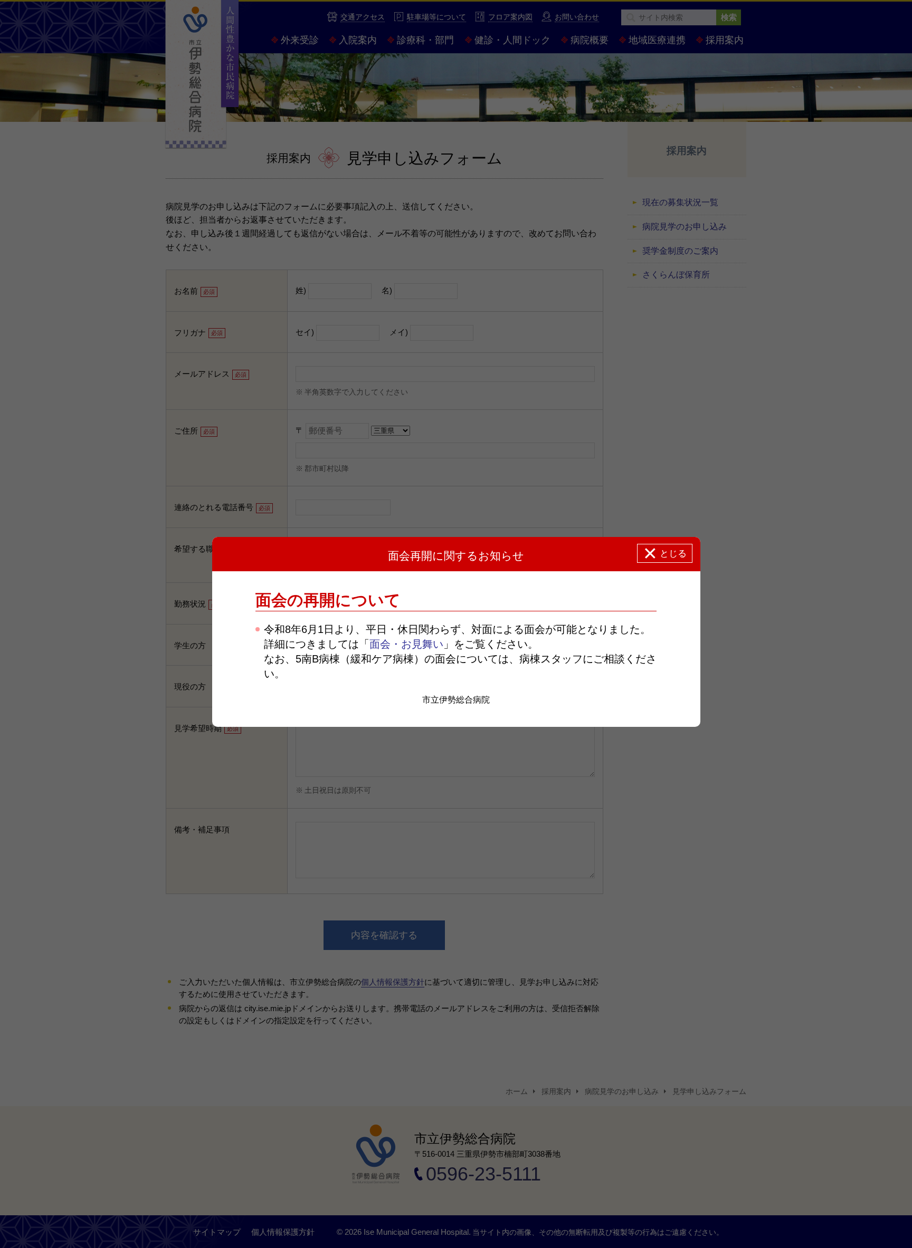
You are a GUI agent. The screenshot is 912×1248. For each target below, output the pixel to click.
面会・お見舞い (406, 644)
